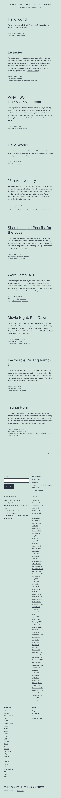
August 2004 (36, 698)
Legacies (15, 52)
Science (6, 756)
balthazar (19, 128)
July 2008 (35, 579)
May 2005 (35, 675)
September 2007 (37, 604)
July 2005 (35, 670)
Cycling (19, 390)
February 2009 (37, 561)
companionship (23, 209)
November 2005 (37, 660)
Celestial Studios (9, 716)
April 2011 (35, 525)
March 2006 (36, 650)
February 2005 (37, 683)
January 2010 (36, 546)
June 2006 (35, 642)
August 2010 (36, 533)
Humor (6, 731)
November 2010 (37, 528)
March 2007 (36, 619)
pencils (20, 258)
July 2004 (35, 700)
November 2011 (37, 520)
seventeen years (43, 209)
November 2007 (37, 599)
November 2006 (37, 629)
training (24, 390)
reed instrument (44, 433)
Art (18, 256)
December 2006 (37, 627)
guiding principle (33, 209)
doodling (14, 258)
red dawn (19, 343)
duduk (28, 433)
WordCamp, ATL (21, 275)
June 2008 (35, 581)
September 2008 (37, 574)
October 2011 (36, 523)
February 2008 (37, 591)
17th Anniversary (22, 180)
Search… (6, 476)
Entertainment (8, 723)
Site (18, 299)
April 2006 (35, 647)
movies (14, 343)
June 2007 (35, 612)
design (21, 256)
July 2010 (35, 536)
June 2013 (35, 508)
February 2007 (37, 622)
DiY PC (6, 721)
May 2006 (35, 645)
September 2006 (37, 634)
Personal (19, 78)
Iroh (31, 433)
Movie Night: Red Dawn (27, 317)
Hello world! (18, 19)
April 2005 (35, 678)
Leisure (19, 388)
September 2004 (37, 695)
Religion (6, 754)
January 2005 (36, 685)
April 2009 (35, 558)
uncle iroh (15, 435)
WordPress (20, 791)
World (25, 431)
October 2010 (36, 531)
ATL (13, 301)
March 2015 (36, 503)
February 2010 (36, 543)
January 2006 (36, 655)
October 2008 (36, 571)
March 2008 (36, 589)
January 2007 (36, 624)
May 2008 (35, 584)
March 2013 (36, 510)
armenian (15, 433)
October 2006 (36, 632)
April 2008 (35, 586)
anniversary (15, 209)
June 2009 (35, 553)
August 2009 (36, 551)
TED (5, 766)
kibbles (6, 733)
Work (5, 774)
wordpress (25, 301)
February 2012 (36, 518)
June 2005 (35, 672)
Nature (6, 744)
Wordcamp (18, 301)
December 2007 (37, 596)
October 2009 (36, 548)
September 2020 (37, 500)
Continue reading (33, 71)
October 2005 (36, 662)
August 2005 (36, 667)
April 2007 (35, 617)
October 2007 (36, 602)
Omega (17, 500)
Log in (34, 711)
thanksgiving (26, 343)
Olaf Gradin (7, 510)
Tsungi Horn (18, 407)
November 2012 (37, 513)
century (14, 390)
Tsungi (9, 435)
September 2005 (37, 665)
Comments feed (37, 716)
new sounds (36, 433)
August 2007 (36, 607)
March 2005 (36, 680)
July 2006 (35, 640)
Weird (5, 771)
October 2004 (36, 693)
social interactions (29, 80)
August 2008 (36, 576)
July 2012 (35, 515)
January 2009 (36, 563)
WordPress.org (37, 718)
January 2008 (36, 594)
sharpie (25, 258)
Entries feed (36, 713)
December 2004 (37, 688)
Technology (27, 256)
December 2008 (37, 566)
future (14, 80)
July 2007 (35, 609)
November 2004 (37, 690)
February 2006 (37, 652)
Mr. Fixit (6, 741)
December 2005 (37, 657)
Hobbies (6, 728)
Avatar (20, 433)
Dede (23, 433)
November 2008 (37, 569)
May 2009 (35, 556)
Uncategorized (21, 35)
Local (5, 738)
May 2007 (35, 614)
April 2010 (35, 541)
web (36, 80)
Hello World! (18, 145)
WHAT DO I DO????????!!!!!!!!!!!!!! (42, 485)
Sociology (7, 761)
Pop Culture (7, 751)
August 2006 (36, 637)
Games (25, 128)
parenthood (19, 80)
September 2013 (37, 505)
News (5, 746)
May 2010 (35, 538)
